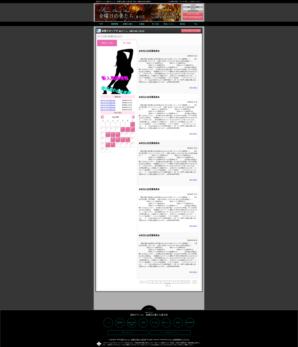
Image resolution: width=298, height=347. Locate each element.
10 (107, 133)
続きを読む (193, 87)
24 (107, 144)
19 (117, 138)
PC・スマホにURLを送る (193, 18)
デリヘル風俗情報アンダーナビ (178, 339)
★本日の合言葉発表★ (107, 100)
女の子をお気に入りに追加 (191, 31)
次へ (167, 285)
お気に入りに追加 (193, 14)
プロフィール (107, 43)
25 (112, 144)
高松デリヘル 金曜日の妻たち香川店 (133, 339)
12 (117, 133)
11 (112, 133)
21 (127, 138)
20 (122, 138)
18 (112, 138)
